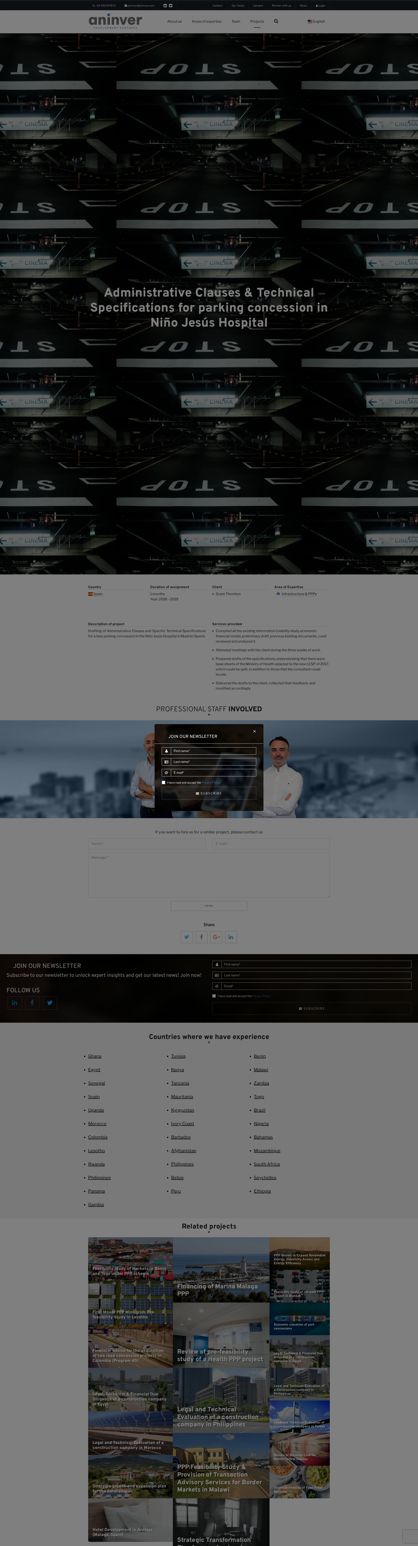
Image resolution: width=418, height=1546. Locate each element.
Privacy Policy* (211, 782)
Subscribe (210, 793)
